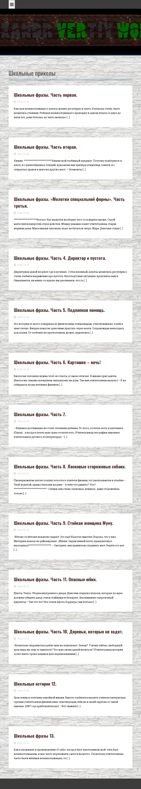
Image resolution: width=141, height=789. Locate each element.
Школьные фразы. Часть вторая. (45, 146)
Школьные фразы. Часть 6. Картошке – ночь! (57, 362)
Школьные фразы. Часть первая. (45, 94)
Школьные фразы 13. (34, 735)
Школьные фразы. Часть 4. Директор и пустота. (60, 258)
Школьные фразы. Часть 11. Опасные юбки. (55, 579)
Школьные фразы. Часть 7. (40, 414)
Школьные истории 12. (35, 683)
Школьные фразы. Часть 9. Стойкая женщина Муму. (63, 523)
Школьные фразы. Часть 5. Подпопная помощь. (59, 310)
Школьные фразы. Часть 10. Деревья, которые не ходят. (68, 631)
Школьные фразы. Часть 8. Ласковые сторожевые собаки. (70, 466)
